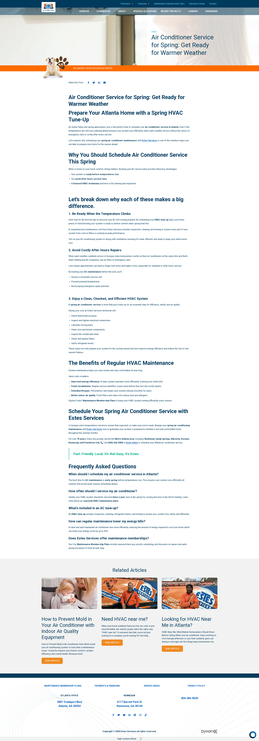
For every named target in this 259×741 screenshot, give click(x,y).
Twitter (93, 82)
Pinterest (135, 715)
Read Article (52, 660)
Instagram (140, 715)
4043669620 (211, 11)
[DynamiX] (209, 731)
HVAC (154, 31)
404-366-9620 (189, 698)
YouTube (124, 715)
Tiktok (145, 715)
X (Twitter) (118, 715)
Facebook (88, 82)
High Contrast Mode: (127, 738)
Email (104, 82)
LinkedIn (99, 82)
